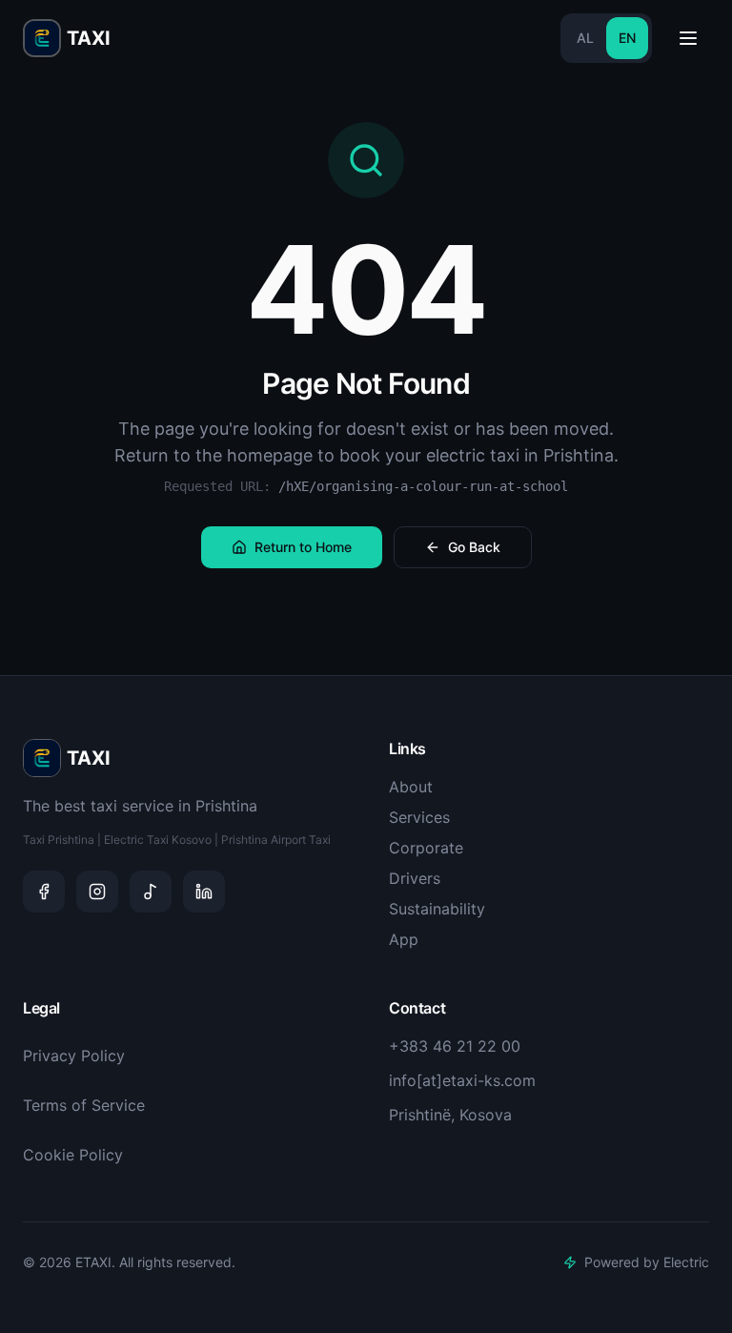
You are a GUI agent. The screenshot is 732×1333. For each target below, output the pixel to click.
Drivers (414, 878)
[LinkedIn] (204, 892)
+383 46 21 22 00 (454, 1046)
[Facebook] (44, 892)
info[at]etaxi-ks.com (462, 1080)
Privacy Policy (74, 1055)
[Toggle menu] (688, 38)
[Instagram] (97, 892)
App (403, 939)
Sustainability (437, 908)
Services (419, 817)
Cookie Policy (73, 1154)
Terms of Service (84, 1105)
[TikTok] (151, 892)
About (411, 786)
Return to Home (303, 547)
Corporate (426, 847)
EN (627, 38)
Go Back (474, 547)
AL (585, 38)
